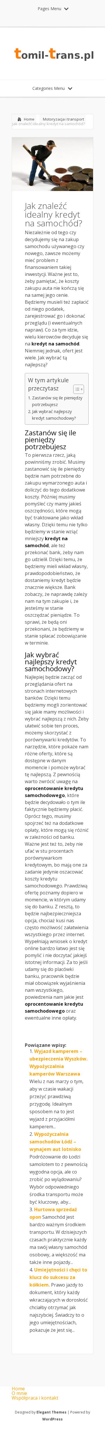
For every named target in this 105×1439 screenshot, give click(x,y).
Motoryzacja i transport (63, 119)
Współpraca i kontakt (35, 1398)
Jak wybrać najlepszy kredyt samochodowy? (54, 415)
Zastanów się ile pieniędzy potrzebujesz (57, 401)
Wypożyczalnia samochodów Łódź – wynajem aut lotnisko (55, 1141)
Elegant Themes (51, 1412)
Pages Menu (49, 8)
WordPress (52, 1419)
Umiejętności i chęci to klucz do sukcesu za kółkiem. (58, 1277)
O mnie (19, 1393)
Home (29, 119)
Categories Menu (48, 88)
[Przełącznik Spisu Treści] (76, 389)
